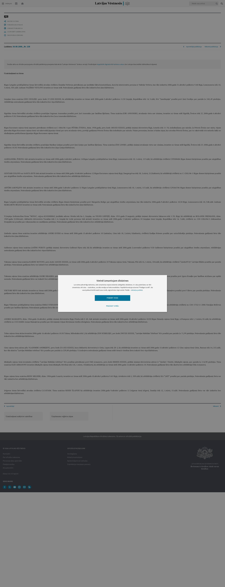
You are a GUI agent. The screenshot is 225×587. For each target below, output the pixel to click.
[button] (112, 306)
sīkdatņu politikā (137, 290)
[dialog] (112, 293)
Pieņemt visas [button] (112, 298)
